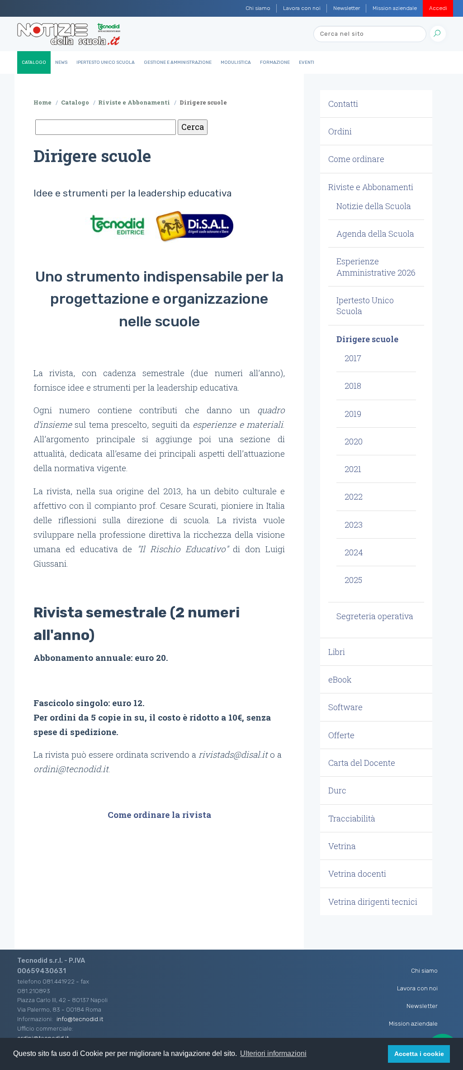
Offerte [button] (341, 735)
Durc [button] (337, 790)
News (61, 62)
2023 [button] (354, 524)
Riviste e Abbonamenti (134, 102)
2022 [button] (354, 496)
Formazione (275, 62)
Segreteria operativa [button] (374, 616)
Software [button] (345, 707)
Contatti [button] (343, 103)
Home (42, 102)
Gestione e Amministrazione (178, 62)
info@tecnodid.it (80, 1018)
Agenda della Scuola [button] (375, 233)
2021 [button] (353, 468)
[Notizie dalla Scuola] (68, 34)
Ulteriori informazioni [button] (273, 1053)
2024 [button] (354, 552)
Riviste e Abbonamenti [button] (370, 187)
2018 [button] (353, 385)
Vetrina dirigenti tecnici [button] (372, 901)
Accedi (438, 8)
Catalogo (34, 62)
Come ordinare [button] (356, 158)
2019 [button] (353, 413)
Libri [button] (336, 651)
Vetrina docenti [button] (357, 873)
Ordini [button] (340, 131)
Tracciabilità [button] (351, 818)
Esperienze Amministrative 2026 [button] (376, 266)
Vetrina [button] (342, 846)
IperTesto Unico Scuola (105, 62)
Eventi (306, 62)
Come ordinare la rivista (159, 814)
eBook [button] (340, 679)
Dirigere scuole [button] (367, 339)
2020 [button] (354, 441)
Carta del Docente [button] (361, 762)
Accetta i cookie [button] (419, 1053)
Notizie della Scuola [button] (373, 206)
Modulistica (236, 62)
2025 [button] (353, 579)
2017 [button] (353, 358)
